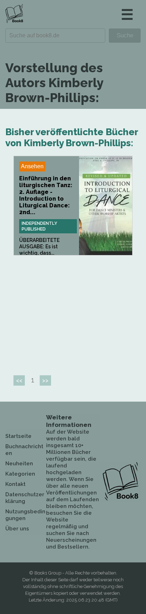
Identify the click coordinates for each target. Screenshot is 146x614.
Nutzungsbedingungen (25, 515)
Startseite (18, 436)
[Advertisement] (73, 312)
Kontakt (15, 484)
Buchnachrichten (24, 449)
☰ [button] (127, 14)
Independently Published (39, 226)
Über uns (17, 528)
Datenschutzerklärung (24, 497)
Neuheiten (19, 463)
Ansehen (32, 166)
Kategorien (20, 474)
